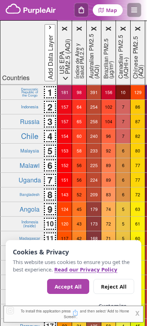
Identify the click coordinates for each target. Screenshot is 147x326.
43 (79, 224)
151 (65, 180)
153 (65, 151)
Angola (30, 209)
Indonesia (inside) (29, 223)
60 (79, 136)
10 (123, 92)
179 (94, 209)
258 (94, 121)
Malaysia (29, 150)
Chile (30, 135)
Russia (30, 121)
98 (79, 92)
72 (137, 194)
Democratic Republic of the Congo (29, 92)
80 (137, 151)
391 (94, 92)
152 (65, 165)
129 (138, 92)
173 (94, 224)
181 (65, 92)
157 (65, 107)
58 (79, 151)
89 (108, 165)
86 (137, 107)
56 (79, 165)
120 (65, 224)
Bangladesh (30, 194)
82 (137, 136)
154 (65, 136)
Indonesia (29, 106)
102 (108, 107)
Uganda (30, 179)
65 (79, 121)
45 (79, 209)
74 (108, 209)
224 (94, 180)
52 (79, 194)
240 (94, 136)
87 (137, 121)
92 (108, 151)
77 (137, 165)
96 (108, 136)
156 (108, 92)
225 (94, 165)
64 (79, 107)
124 (65, 209)
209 (94, 194)
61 (137, 224)
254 (94, 107)
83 (108, 194)
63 (137, 209)
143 (65, 194)
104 (108, 121)
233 (94, 151)
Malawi (30, 165)
